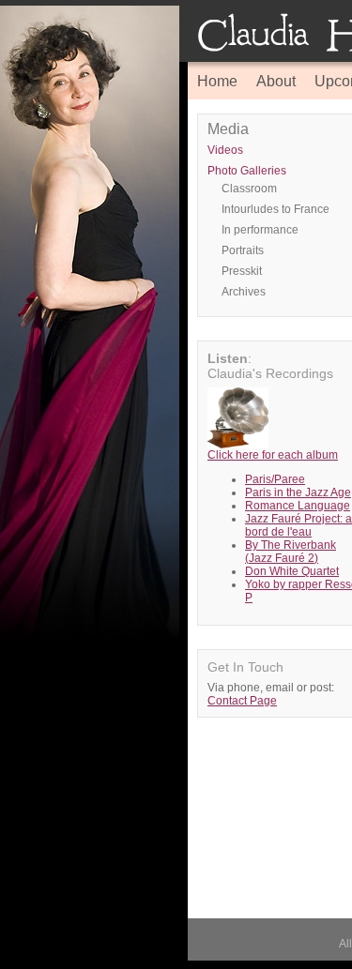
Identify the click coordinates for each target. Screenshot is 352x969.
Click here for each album (272, 455)
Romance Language (297, 505)
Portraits (243, 250)
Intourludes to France (275, 209)
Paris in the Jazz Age (298, 492)
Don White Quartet (292, 571)
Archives (244, 291)
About (276, 81)
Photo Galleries (246, 170)
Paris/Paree (275, 479)
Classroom (249, 188)
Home (217, 81)
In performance (260, 229)
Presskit (242, 271)
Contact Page (242, 700)
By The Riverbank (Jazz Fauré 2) (290, 551)
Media (228, 129)
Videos (225, 150)
